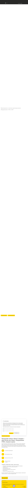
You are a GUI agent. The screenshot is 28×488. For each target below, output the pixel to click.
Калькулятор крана (4, 315)
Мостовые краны (5, 482)
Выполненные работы (11, 315)
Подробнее (11, 433)
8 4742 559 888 (20, 3)
